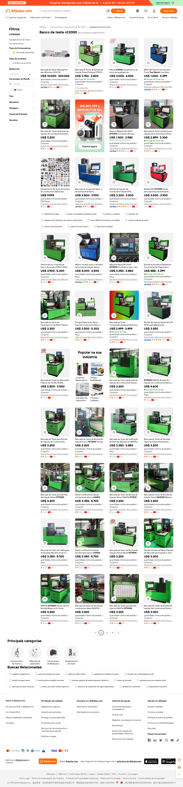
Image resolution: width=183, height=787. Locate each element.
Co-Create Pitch (13, 712)
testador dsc (133, 214)
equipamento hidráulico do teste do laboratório (63, 220)
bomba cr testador (112, 214)
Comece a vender (155, 712)
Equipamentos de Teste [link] (100, 27)
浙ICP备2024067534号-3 (164, 783)
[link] (179, 760)
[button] (108, 11)
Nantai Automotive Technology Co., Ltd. (124, 84)
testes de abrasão (124, 680)
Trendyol (122, 774)
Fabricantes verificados (87, 706)
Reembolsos (117, 725)
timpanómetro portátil (158, 687)
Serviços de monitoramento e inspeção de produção (54, 729)
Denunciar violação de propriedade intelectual (122, 732)
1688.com (62, 774)
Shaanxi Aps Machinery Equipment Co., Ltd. (124, 204)
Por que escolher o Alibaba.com (20, 706)
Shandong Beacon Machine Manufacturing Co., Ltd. (158, 87)
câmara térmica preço (53, 227)
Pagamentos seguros (50, 706)
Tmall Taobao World (77, 774)
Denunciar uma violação (122, 739)
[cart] (146, 11)
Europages (133, 774)
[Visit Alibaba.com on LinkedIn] (155, 740)
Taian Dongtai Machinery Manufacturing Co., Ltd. (89, 90)
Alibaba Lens (21, 760)
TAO (114, 774)
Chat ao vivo (117, 714)
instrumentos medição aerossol (51, 680)
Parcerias (152, 728)
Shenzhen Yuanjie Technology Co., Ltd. (55, 204)
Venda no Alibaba (155, 706)
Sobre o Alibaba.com (15, 700)
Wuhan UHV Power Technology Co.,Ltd (55, 84)
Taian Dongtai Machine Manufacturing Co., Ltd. (55, 279)
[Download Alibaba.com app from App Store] (151, 761)
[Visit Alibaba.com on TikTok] (178, 740)
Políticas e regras (48, 736)
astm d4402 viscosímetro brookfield (105, 220)
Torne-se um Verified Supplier (161, 723)
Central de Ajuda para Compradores (121, 707)
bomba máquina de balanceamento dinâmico (90, 680)
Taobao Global (103, 774)
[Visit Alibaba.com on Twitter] (160, 740)
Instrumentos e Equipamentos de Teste (67, 27)
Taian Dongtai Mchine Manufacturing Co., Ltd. (89, 204)
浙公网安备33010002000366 (138, 783)
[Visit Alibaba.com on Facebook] (149, 740)
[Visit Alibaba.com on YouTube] (172, 740)
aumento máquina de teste (49, 674)
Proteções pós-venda (50, 723)
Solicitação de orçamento (88, 712)
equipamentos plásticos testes (106, 674)
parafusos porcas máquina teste (153, 680)
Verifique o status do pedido (160, 717)
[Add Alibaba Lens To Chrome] (48, 761)
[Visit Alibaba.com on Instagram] (166, 740)
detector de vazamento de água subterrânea (96, 687)
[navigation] (21, 330)
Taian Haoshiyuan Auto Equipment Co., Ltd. (158, 204)
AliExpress (50, 774)
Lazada (91, 774)
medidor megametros (21, 674)
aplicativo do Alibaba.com (129, 761)
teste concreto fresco (79, 227)
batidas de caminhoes (131, 687)
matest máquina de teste (138, 220)
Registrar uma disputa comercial (126, 720)
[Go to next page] (118, 632)
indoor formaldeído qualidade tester (82, 214)
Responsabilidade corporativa (19, 717)
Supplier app (72, 761)
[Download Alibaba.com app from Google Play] (169, 761)
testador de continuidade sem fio (140, 674)
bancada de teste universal (23, 687)
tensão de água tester (21, 680)
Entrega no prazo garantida (53, 717)
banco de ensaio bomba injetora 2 (56, 687)
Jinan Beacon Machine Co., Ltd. (158, 148)
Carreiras (10, 723)
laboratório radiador (105, 227)
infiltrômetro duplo (51, 214)
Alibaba (42, 27)
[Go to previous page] (95, 632)
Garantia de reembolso (51, 712)
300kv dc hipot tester (77, 674)
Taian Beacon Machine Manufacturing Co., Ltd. (124, 148)
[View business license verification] (117, 782)
